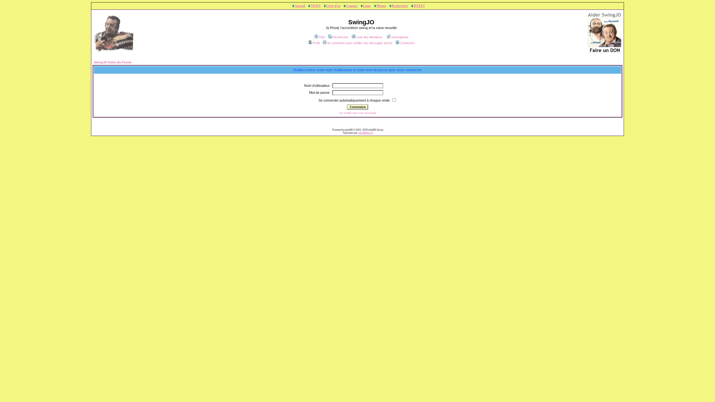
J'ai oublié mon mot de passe (357, 112)
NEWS (316, 6)
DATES (419, 6)
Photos (381, 6)
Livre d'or (333, 6)
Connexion (407, 43)
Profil (316, 43)
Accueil (300, 6)
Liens (367, 6)
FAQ (322, 37)
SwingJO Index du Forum (113, 62)
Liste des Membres (369, 37)
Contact (352, 6)
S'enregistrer (400, 37)
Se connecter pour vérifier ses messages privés (359, 43)
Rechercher (400, 6)
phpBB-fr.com (366, 132)
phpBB (349, 129)
